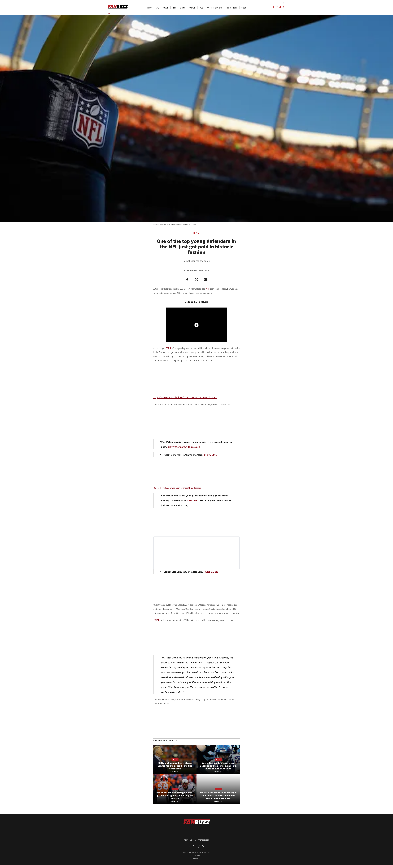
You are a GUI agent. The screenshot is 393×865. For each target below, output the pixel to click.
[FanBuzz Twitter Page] (283, 7)
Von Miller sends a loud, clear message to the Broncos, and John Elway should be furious (218, 766)
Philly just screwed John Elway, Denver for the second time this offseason (175, 766)
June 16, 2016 (209, 454)
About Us (188, 840)
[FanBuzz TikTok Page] (280, 7)
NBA (174, 8)
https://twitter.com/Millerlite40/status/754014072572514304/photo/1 (185, 397)
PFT (207, 288)
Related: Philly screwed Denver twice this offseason (177, 488)
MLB (201, 8)
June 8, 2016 (211, 571)
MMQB (156, 620)
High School (231, 8)
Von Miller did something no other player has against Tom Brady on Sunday (175, 795)
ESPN (168, 348)
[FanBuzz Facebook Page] (273, 7)
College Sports (214, 8)
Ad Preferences (202, 840)
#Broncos (192, 500)
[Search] (283, 3)
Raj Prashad (192, 270)
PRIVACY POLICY (196, 858)
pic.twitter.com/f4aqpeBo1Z (184, 446)
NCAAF (149, 8)
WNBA (182, 8)
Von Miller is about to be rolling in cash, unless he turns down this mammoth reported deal (218, 795)
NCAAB (165, 8)
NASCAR (192, 8)
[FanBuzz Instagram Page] (277, 7)
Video (244, 8)
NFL (157, 8)
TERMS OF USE (196, 855)
